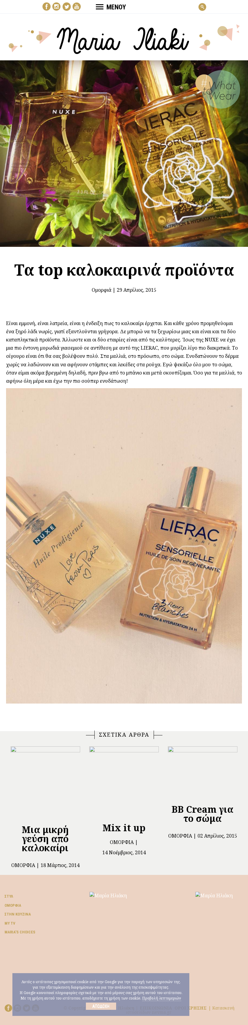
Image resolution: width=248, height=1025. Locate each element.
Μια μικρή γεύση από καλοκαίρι (45, 838)
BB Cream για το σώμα (202, 814)
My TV (10, 923)
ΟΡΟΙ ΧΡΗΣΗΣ (191, 1008)
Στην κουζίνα (18, 914)
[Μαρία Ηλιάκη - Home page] (124, 38)
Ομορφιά (101, 290)
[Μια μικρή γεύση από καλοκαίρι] (45, 782)
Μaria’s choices (20, 932)
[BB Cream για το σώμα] (202, 772)
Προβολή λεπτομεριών (161, 998)
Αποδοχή (100, 1006)
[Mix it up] (124, 781)
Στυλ (9, 896)
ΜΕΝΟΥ (116, 7)
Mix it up (124, 828)
